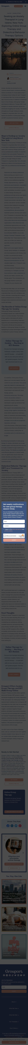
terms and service (17, 529)
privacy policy (8, 531)
